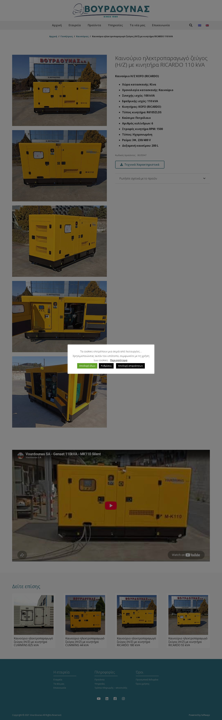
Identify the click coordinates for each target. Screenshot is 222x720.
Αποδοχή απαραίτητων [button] (130, 365)
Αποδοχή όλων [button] (87, 365)
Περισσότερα (118, 360)
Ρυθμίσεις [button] (106, 365)
